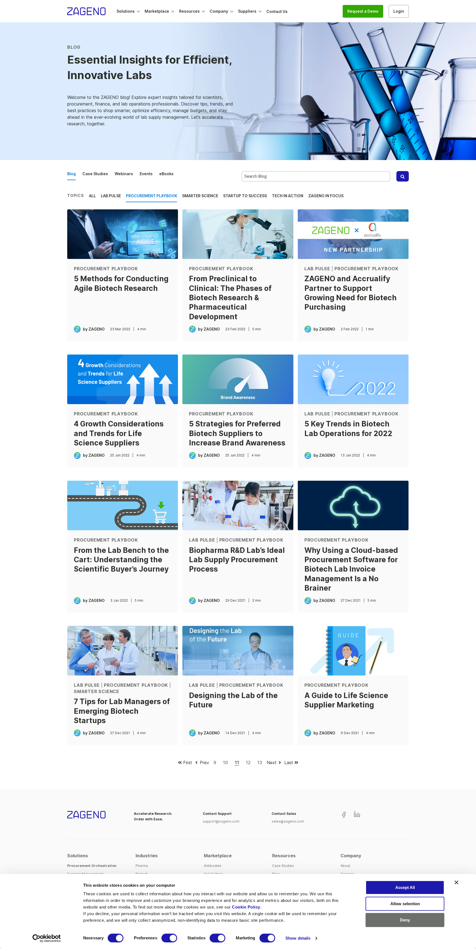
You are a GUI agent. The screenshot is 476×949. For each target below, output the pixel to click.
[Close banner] (456, 882)
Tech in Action (287, 195)
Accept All (405, 887)
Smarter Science (200, 195)
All (92, 195)
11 (237, 762)
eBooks (166, 173)
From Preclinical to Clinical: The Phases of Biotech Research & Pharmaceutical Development (230, 297)
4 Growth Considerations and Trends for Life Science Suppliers (119, 433)
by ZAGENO (94, 329)
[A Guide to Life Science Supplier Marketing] (353, 650)
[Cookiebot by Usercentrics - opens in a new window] (47, 938)
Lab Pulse (111, 195)
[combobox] (316, 176)
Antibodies (212, 866)
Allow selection (405, 903)
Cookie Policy (246, 907)
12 (248, 762)
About (345, 866)
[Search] (402, 176)
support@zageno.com (221, 821)
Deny (405, 920)
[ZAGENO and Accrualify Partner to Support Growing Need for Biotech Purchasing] (353, 234)
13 (259, 762)
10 (225, 762)
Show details (297, 938)
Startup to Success (245, 195)
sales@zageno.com (288, 821)
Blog (71, 173)
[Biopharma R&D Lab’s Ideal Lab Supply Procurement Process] (237, 505)
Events (146, 173)
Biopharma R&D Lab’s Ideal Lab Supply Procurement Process (237, 560)
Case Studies (95, 173)
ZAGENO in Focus (326, 195)
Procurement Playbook (151, 195)
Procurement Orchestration (92, 866)
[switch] (169, 938)
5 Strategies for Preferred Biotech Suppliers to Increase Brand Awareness (237, 433)
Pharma (142, 866)
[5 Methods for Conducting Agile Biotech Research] (122, 234)
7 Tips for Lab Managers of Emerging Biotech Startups (122, 711)
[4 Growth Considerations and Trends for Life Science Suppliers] (122, 379)
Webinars (124, 173)
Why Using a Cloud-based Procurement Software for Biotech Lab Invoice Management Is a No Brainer (351, 569)
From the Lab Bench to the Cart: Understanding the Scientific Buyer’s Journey (121, 560)
